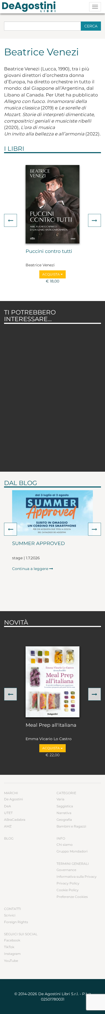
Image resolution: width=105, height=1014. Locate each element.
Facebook (12, 940)
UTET (8, 813)
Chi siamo (65, 845)
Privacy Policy (68, 883)
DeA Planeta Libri (30, 6)
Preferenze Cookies (72, 897)
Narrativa (64, 813)
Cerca (90, 26)
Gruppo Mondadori (72, 851)
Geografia (64, 820)
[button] (10, 220)
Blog (8, 838)
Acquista (51, 274)
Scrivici (9, 915)
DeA (7, 806)
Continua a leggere (30, 568)
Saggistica (65, 806)
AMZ (8, 826)
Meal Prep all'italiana (51, 725)
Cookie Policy (68, 890)
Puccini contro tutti (49, 251)
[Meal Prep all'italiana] (52, 681)
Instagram (12, 954)
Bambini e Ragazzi (71, 826)
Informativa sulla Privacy (77, 877)
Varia (60, 799)
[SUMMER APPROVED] (52, 513)
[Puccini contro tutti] (52, 204)
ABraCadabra (14, 820)
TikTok (9, 947)
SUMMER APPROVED (38, 543)
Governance (66, 870)
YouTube (11, 961)
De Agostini (13, 799)
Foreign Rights (16, 922)
